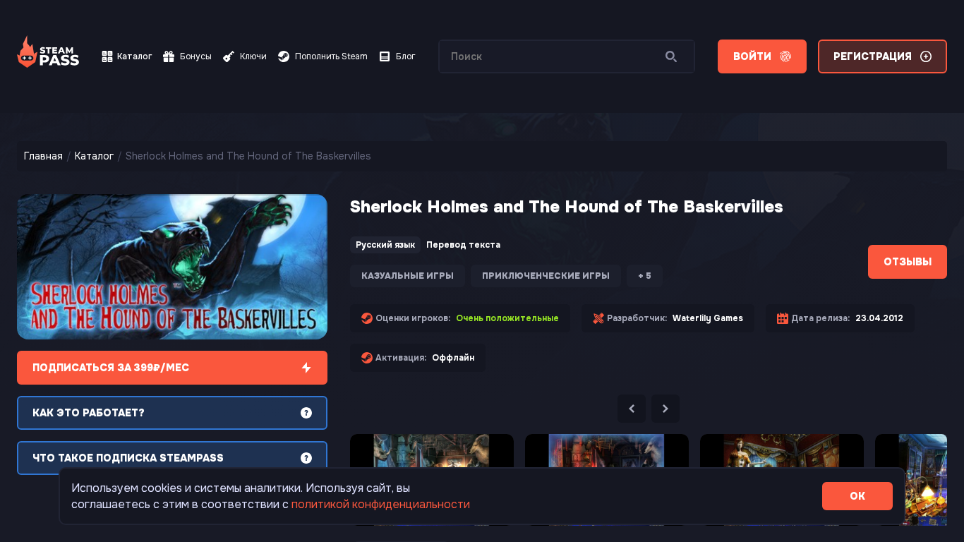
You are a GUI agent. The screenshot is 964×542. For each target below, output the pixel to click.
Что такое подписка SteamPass (128, 458)
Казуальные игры (407, 276)
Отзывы (908, 261)
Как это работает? (88, 412)
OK (857, 496)
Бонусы (196, 56)
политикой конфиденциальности (380, 504)
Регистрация (872, 56)
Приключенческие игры (546, 276)
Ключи (253, 56)
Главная (43, 156)
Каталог (134, 56)
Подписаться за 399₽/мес (110, 367)
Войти (752, 56)
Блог (406, 56)
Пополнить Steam (331, 56)
